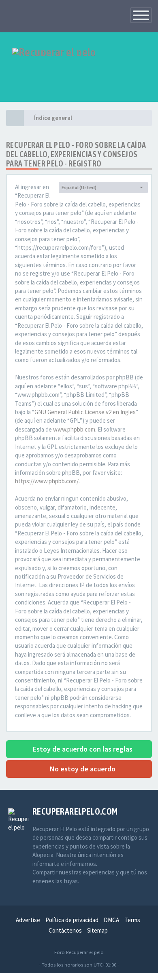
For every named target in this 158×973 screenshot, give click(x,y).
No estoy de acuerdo (81, 768)
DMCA (111, 920)
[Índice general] (15, 118)
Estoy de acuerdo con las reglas (81, 749)
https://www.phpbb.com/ (47, 481)
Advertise (28, 920)
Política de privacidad (71, 920)
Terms (132, 920)
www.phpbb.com (74, 429)
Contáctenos (65, 930)
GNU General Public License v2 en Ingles (85, 412)
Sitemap (97, 930)
